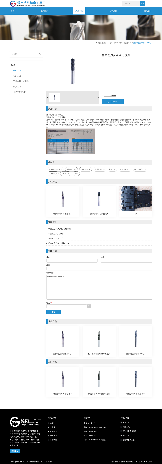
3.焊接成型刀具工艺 (54, 238)
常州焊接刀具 (100, 169)
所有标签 (122, 462)
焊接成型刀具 (71, 169)
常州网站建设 (147, 462)
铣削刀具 (128, 43)
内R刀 (76, 174)
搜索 (142, 4)
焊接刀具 (112, 169)
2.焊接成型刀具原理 (54, 234)
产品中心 (118, 43)
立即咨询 (114, 102)
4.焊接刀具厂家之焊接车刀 (57, 243)
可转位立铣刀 (125, 169)
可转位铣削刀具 (140, 169)
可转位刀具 (53, 174)
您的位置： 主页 (105, 43)
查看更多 (14, 451)
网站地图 (114, 462)
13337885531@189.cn (97, 427)
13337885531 (110, 96)
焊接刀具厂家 (86, 169)
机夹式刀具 (65, 174)
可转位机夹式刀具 (55, 169)
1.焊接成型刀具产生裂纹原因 (58, 229)
